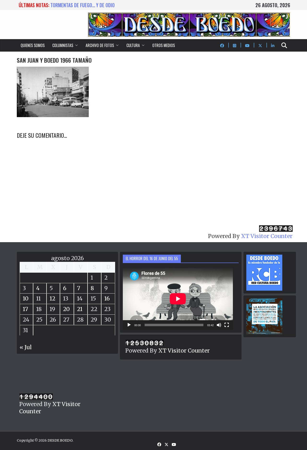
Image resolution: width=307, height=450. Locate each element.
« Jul (26, 347)
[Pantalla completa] (226, 325)
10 (26, 298)
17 (25, 309)
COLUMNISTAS (62, 45)
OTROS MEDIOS (163, 45)
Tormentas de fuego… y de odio (82, 5)
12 (52, 298)
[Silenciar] (219, 325)
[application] (178, 299)
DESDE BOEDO (59, 440)
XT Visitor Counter (267, 236)
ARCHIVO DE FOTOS (100, 45)
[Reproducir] (129, 325)
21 (80, 309)
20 (66, 309)
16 (107, 298)
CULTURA (133, 45)
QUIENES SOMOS (33, 45)
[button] (75, 45)
